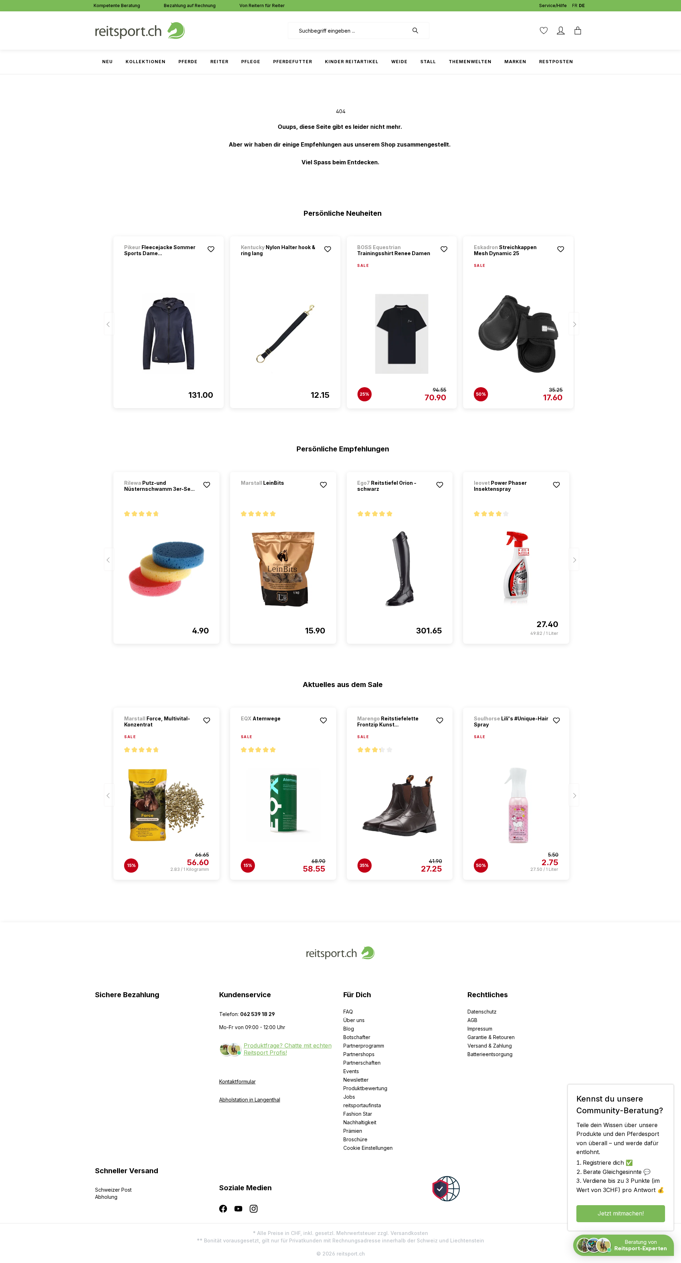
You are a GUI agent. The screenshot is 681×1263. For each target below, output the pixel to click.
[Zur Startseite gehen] (140, 30)
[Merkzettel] (543, 30)
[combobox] (348, 30)
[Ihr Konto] (560, 30)
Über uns (354, 1020)
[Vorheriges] (109, 323)
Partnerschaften (362, 1063)
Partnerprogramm (363, 1046)
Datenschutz (482, 1012)
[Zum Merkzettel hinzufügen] (211, 249)
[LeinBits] (278, 492)
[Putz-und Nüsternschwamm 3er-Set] (166, 569)
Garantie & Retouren (491, 1037)
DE (582, 5)
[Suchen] (419, 30)
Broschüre (355, 1139)
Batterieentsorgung (490, 1054)
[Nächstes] (574, 323)
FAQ (348, 1012)
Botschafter (356, 1037)
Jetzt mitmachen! (621, 1213)
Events (351, 1071)
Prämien (352, 1131)
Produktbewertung (365, 1088)
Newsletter (356, 1080)
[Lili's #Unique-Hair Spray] (516, 805)
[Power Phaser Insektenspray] (516, 569)
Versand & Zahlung (489, 1046)
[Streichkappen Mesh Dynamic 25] (518, 334)
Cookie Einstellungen (368, 1148)
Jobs (349, 1097)
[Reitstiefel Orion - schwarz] (399, 569)
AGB (472, 1020)
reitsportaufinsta (362, 1105)
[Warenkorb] (577, 30)
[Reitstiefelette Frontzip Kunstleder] (399, 805)
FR (574, 5)
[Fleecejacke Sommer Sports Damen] (168, 333)
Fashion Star (357, 1114)
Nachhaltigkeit (359, 1122)
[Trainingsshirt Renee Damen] (401, 334)
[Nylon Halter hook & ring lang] (285, 333)
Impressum (479, 1029)
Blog (348, 1029)
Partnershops (359, 1054)
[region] (340, 319)
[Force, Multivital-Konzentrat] (166, 805)
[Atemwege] (278, 728)
